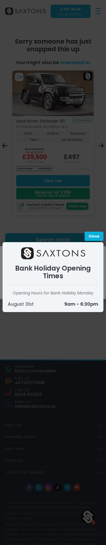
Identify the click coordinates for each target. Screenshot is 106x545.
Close (94, 236)
